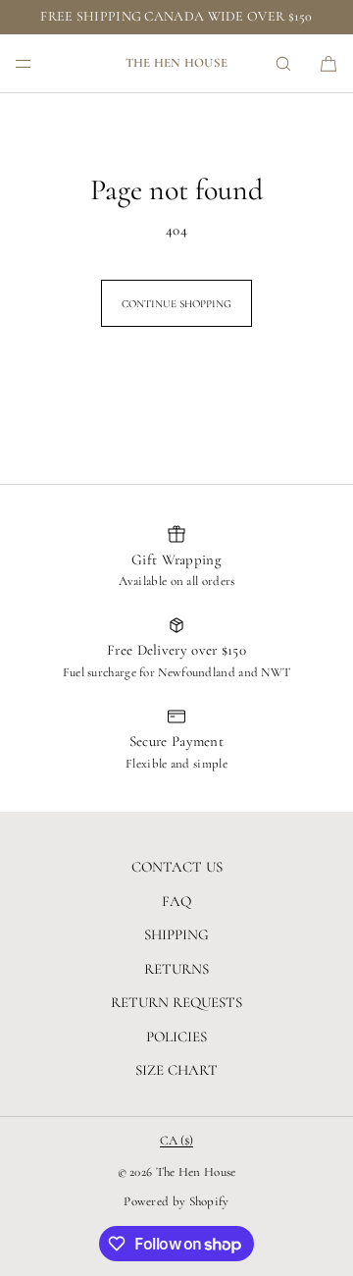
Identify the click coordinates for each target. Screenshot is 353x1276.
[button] (283, 63)
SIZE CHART (176, 1070)
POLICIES (176, 1036)
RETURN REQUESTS (176, 1002)
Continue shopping (176, 303)
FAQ (176, 901)
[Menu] (39, 63)
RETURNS (176, 969)
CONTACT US (177, 867)
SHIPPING (176, 934)
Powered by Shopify (176, 1201)
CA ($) (176, 1140)
